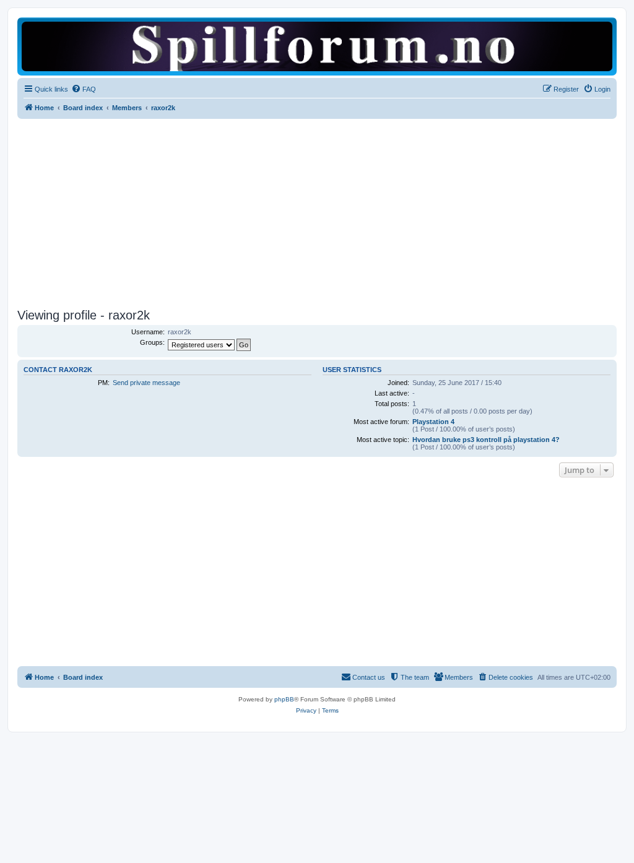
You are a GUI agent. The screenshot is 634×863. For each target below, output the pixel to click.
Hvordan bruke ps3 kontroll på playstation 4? (486, 439)
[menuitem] (83, 89)
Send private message (146, 382)
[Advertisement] (317, 211)
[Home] (317, 46)
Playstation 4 (433, 421)
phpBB (284, 699)
